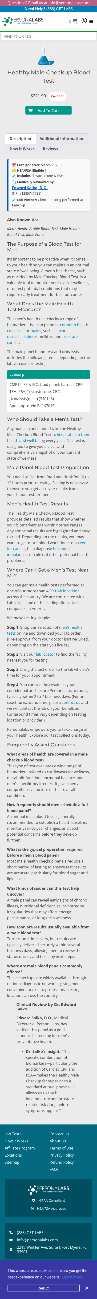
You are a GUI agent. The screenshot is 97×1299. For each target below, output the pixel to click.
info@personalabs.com (68, 2)
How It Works (16, 1141)
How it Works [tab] (22, 148)
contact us (71, 702)
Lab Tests (13, 1134)
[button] (73, 21)
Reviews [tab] (50, 148)
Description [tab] (20, 138)
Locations (13, 1155)
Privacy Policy (62, 1155)
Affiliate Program (20, 1148)
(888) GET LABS (59, 8)
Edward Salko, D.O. (30, 187)
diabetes (29, 336)
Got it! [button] (44, 1288)
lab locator (45, 654)
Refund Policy (62, 1162)
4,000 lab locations (62, 591)
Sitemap (12, 1162)
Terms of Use (61, 1148)
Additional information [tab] (61, 138)
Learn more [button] (72, 1277)
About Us (58, 1141)
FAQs (54, 1169)
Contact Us (59, 1134)
